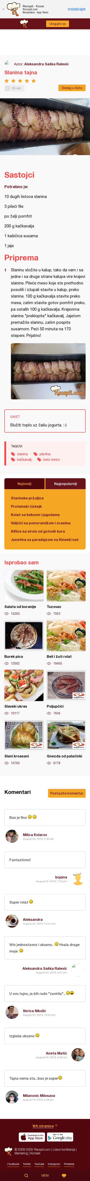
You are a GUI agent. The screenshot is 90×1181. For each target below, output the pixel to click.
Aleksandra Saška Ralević (46, 64)
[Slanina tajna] (48, 371)
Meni (45, 1175)
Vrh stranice (43, 1126)
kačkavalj (24, 459)
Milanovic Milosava (39, 1095)
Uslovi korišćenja (64, 1149)
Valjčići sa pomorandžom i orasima (41, 523)
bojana (61, 877)
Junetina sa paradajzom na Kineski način (45, 539)
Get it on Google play (60, 1137)
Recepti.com (8, 1151)
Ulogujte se (57, 24)
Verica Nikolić (34, 1011)
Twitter (27, 1163)
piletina (45, 454)
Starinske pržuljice (27, 498)
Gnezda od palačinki (66, 742)
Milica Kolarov (35, 835)
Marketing (21, 1153)
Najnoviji (24, 483)
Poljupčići (66, 692)
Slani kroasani (23, 742)
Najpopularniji (65, 483)
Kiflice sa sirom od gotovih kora (38, 531)
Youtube (39, 1163)
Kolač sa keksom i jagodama (35, 515)
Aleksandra (33, 919)
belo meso (51, 459)
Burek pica (23, 643)
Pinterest (69, 1163)
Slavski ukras (23, 692)
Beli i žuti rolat (66, 643)
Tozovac (66, 593)
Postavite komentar (66, 793)
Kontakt (35, 1153)
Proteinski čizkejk (26, 506)
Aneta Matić (56, 1053)
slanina (22, 454)
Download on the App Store (32, 1137)
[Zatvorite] (3, 9)
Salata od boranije (23, 593)
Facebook (13, 1163)
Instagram (54, 1163)
